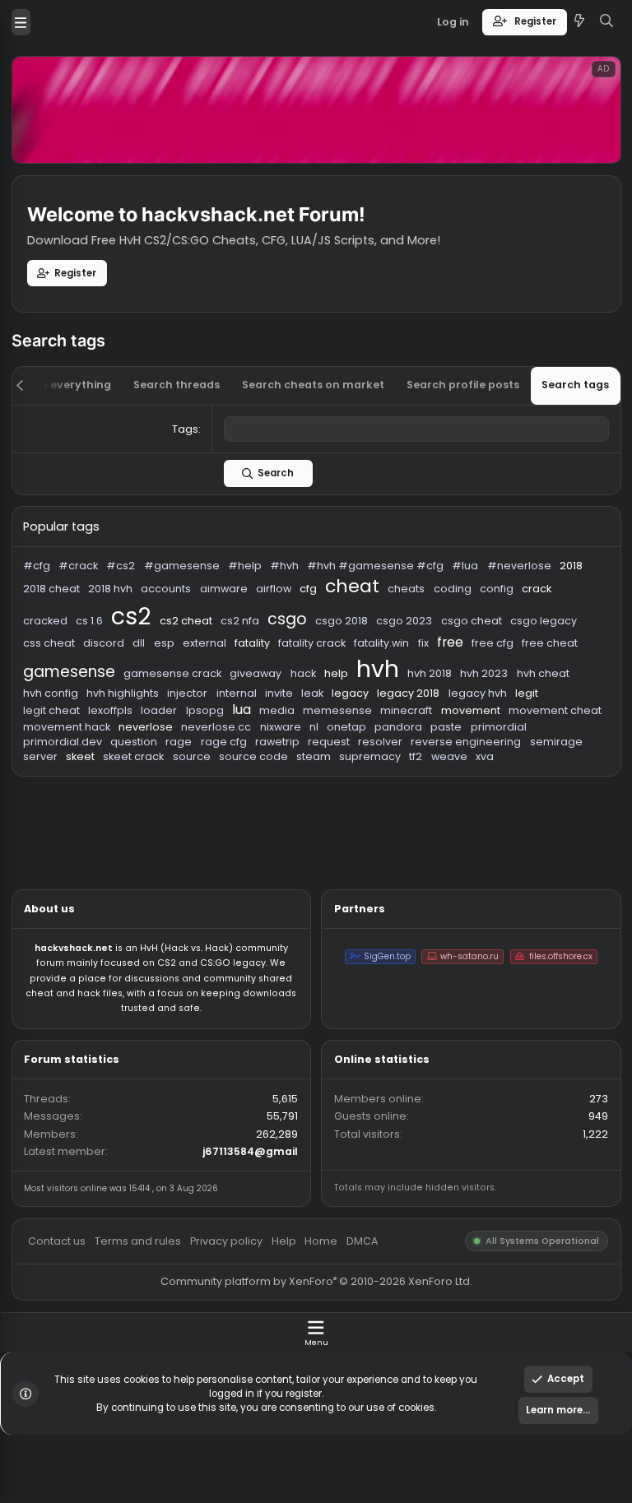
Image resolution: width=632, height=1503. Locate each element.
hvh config (56, 770)
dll (154, 714)
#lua (517, 628)
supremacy (411, 841)
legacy (389, 770)
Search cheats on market (348, 427)
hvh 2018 (477, 748)
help (373, 748)
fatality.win (423, 714)
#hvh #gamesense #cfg (417, 628)
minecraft (452, 789)
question (148, 824)
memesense (375, 789)
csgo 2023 (449, 690)
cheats (451, 653)
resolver (422, 824)
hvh (420, 743)
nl (349, 807)
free (500, 714)
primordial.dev (70, 824)
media (308, 789)
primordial (554, 807)
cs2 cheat (206, 690)
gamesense (77, 746)
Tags (206, 477)
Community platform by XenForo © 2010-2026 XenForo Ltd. (351, 1424)
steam (348, 841)
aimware (248, 653)
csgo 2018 (380, 690)
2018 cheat (57, 653)
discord (115, 714)
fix (470, 714)
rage (199, 824)
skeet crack (148, 841)
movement (522, 789)
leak (347, 770)
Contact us (63, 1378)
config (551, 653)
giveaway (284, 748)
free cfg (547, 714)
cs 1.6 (99, 690)
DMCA (402, 1378)
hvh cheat (603, 748)
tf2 (462, 841)
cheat (391, 651)
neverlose (162, 807)
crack (595, 653)
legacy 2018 (453, 770)
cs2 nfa (266, 690)
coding (502, 653)
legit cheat (57, 789)
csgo (319, 687)
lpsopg (228, 789)
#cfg (41, 628)
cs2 (145, 684)
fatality (280, 714)
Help (314, 1378)
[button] (23, 24)
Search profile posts (514, 427)
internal (262, 770)
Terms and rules (153, 1378)
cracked (50, 690)
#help (272, 628)
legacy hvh (530, 770)
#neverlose (576, 628)
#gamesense (202, 628)
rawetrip (307, 824)
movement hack (74, 807)
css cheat (54, 714)
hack (337, 748)
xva (538, 841)
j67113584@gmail (278, 1279)
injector (208, 770)
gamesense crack (191, 748)
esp (181, 714)
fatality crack (346, 714)
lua (268, 789)
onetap (385, 807)
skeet (89, 841)
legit (584, 770)
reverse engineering (518, 824)
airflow (303, 653)
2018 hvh (122, 653)
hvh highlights (136, 770)
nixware (312, 807)
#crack (87, 628)
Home (357, 1378)
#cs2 (134, 628)
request (365, 824)
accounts (184, 653)
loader (176, 789)
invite (310, 770)
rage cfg (248, 824)
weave (499, 841)
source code (281, 841)
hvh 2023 (537, 748)
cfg (341, 653)
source (213, 841)
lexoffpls (122, 789)
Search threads (196, 427)
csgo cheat (523, 690)
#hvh (316, 628)
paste (495, 807)
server (45, 841)
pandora (442, 807)
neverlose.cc (240, 807)
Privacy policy (251, 1378)
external (226, 714)
